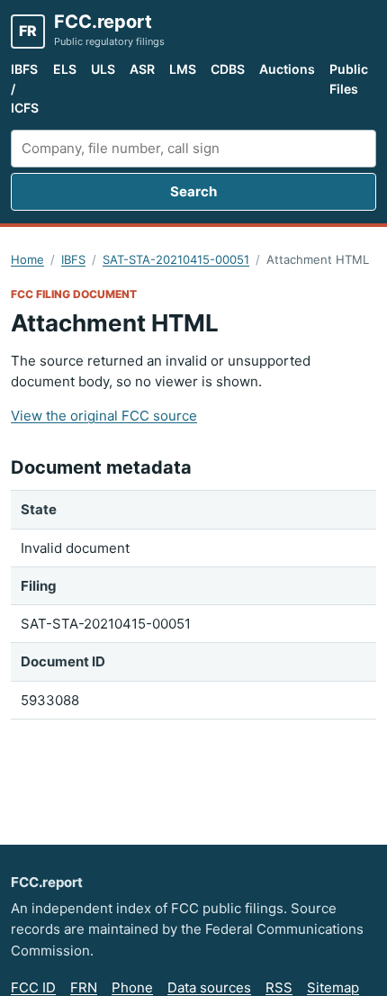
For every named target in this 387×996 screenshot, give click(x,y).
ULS (103, 69)
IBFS (73, 259)
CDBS (228, 69)
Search (193, 191)
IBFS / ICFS (25, 88)
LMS (182, 69)
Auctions (287, 69)
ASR (142, 69)
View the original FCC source (104, 415)
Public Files (348, 78)
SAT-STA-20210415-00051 (176, 259)
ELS (64, 69)
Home (27, 259)
